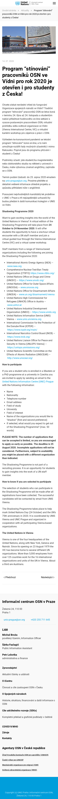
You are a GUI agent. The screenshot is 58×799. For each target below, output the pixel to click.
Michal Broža (9, 634)
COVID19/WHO (10, 726)
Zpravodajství (9, 667)
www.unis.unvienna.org (29, 319)
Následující (47, 577)
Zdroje (5, 732)
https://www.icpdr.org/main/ (22, 329)
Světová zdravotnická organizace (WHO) (19, 770)
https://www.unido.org (44, 312)
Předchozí (10, 577)
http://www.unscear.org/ (20, 358)
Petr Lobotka (9, 654)
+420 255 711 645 (40, 619)
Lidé (5, 629)
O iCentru (7, 681)
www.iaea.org (14, 266)
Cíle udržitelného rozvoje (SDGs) (19, 710)
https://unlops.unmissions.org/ (23, 347)
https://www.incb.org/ (18, 336)
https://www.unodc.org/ (31, 280)
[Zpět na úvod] (29, 3)
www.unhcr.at (14, 305)
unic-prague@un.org (16, 180)
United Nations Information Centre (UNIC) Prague (27, 381)
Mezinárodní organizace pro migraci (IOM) (20, 765)
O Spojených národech (14, 694)
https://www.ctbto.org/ (43, 273)
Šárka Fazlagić (10, 644)
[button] (54, 3)
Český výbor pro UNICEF (12, 760)
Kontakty (7, 738)
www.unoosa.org (29, 287)
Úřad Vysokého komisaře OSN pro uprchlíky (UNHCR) (25, 755)
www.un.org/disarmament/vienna (37, 294)
